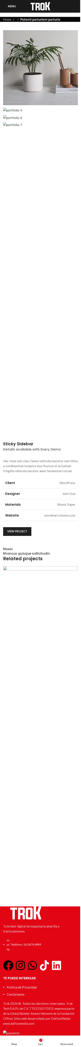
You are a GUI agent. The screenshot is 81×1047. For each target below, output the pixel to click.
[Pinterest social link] (60, 530)
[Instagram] (20, 965)
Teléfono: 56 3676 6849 (25, 944)
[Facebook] (8, 965)
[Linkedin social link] (67, 530)
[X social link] (52, 530)
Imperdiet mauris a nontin (30, 891)
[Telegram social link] (75, 530)
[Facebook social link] (45, 530)
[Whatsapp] (32, 965)
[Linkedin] (56, 965)
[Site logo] (40, 6)
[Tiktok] (44, 965)
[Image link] (26, 912)
